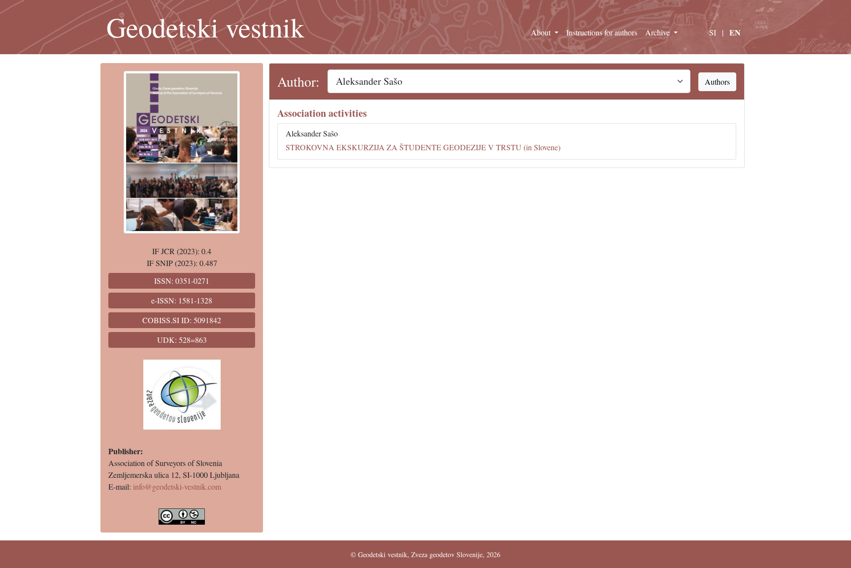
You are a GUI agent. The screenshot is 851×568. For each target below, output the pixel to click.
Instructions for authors (601, 32)
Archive (658, 32)
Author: (298, 81)
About (542, 32)
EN (735, 32)
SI (712, 32)
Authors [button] (717, 81)
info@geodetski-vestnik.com (177, 486)
